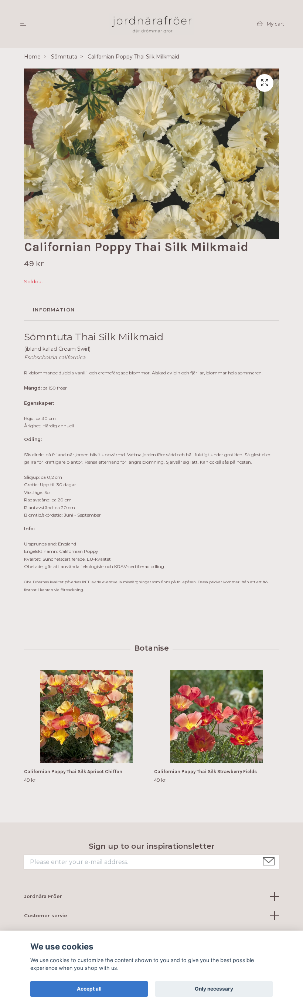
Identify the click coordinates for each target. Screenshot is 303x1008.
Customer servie (45, 915)
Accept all (89, 989)
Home (32, 56)
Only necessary (214, 989)
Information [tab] (54, 310)
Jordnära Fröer (43, 896)
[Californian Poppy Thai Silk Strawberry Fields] (216, 716)
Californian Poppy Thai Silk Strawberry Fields (205, 771)
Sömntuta (64, 56)
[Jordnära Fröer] (151, 24)
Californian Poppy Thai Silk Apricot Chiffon (73, 771)
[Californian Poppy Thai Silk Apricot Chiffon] (86, 716)
